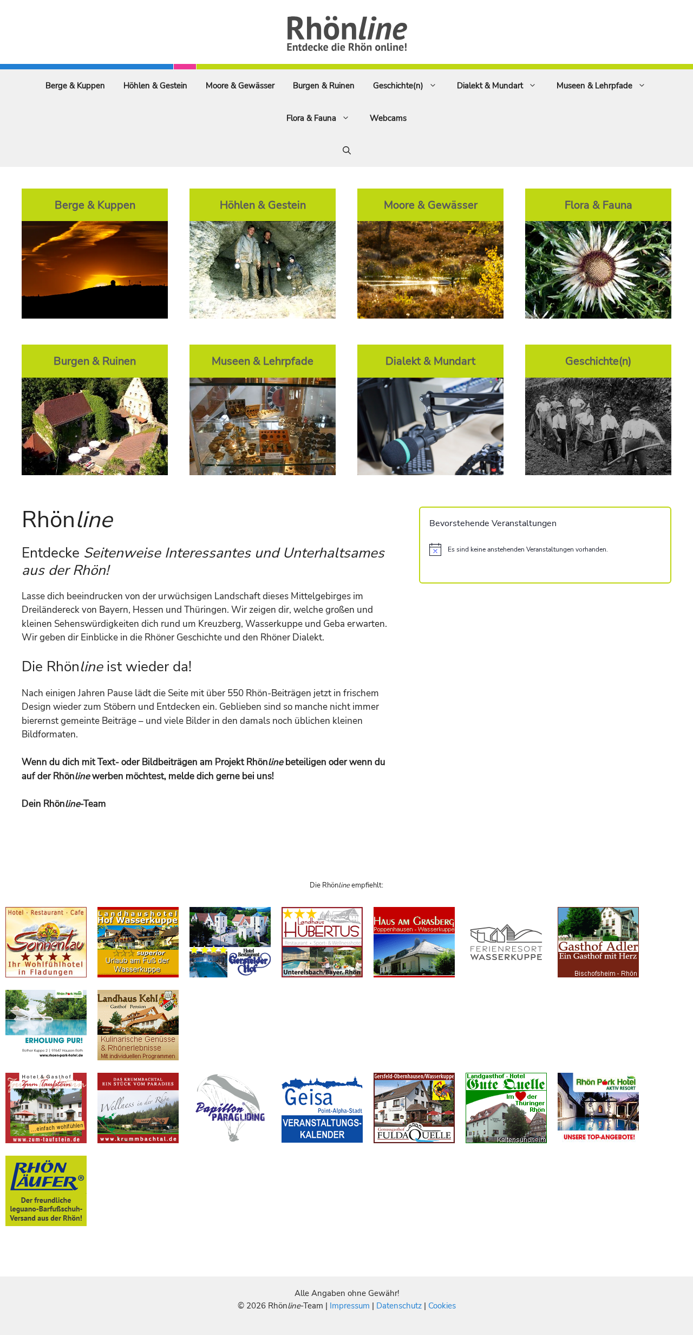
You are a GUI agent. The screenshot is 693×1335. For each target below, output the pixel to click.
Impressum (351, 1305)
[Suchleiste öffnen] (347, 150)
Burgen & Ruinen (324, 85)
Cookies (442, 1305)
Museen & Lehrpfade (594, 85)
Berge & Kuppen (75, 85)
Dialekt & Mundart (490, 85)
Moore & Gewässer (240, 85)
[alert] (545, 549)
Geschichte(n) (398, 85)
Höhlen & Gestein (155, 85)
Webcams (388, 118)
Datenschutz (399, 1305)
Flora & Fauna (311, 118)
